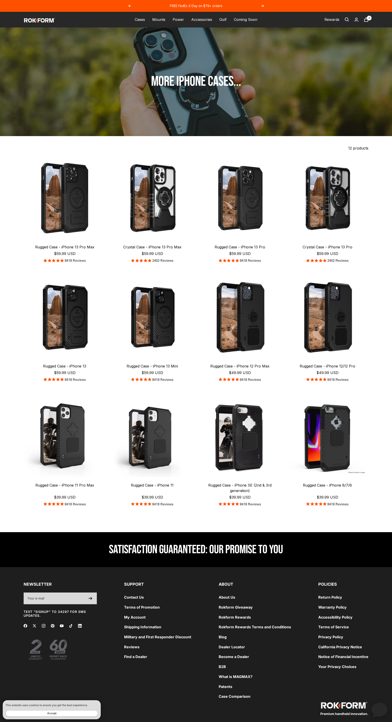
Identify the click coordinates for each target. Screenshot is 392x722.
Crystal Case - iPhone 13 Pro (327, 247)
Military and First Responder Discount (157, 637)
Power (178, 19)
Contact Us (134, 597)
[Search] (347, 19)
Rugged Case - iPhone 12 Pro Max (240, 366)
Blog (223, 637)
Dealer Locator (232, 647)
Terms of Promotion (142, 607)
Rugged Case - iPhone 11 (152, 485)
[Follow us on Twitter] (34, 625)
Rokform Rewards (235, 617)
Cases (140, 19)
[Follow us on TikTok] (71, 625)
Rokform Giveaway (236, 607)
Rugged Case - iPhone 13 (64, 366)
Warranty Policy (332, 607)
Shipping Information (142, 627)
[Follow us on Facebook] (25, 625)
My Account (135, 617)
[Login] (356, 20)
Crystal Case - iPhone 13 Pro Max (152, 247)
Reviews (132, 647)
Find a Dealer (135, 656)
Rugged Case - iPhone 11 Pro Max (64, 485)
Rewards (331, 19)
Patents (225, 686)
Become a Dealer (234, 656)
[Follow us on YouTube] (62, 625)
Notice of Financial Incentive (343, 656)
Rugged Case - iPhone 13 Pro (240, 247)
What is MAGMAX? (235, 676)
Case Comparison (234, 696)
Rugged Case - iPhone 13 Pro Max (64, 247)
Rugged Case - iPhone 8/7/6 (327, 485)
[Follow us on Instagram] (43, 625)
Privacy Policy (330, 637)
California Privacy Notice (340, 647)
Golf (223, 19)
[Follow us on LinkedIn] (80, 625)
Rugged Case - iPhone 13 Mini (152, 366)
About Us (227, 597)
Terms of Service (333, 627)
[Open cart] (366, 19)
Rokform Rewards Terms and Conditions (255, 627)
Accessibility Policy (335, 617)
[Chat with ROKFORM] (379, 709)
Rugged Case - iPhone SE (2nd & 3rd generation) (240, 488)
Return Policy (330, 597)
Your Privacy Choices (337, 666)
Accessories (201, 19)
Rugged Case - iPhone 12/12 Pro (327, 366)
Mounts (158, 19)
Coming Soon (245, 19)
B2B (222, 666)
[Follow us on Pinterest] (52, 625)
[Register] (90, 598)
